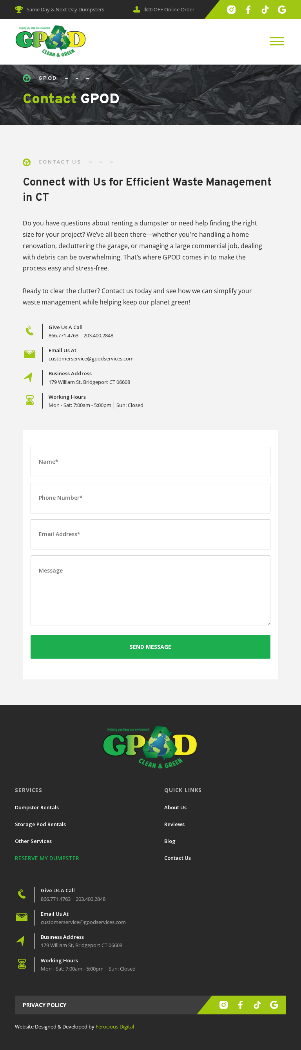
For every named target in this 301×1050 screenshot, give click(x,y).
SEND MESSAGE (150, 646)
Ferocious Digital (115, 1026)
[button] (276, 41)
